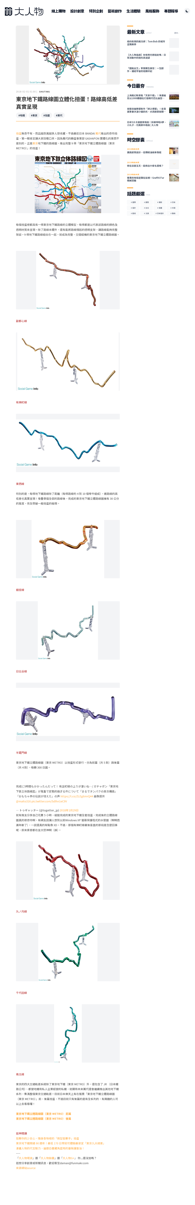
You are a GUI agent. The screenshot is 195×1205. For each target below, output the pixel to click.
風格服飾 (152, 11)
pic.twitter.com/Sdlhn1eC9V (49, 801)
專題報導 (171, 11)
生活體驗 (133, 11)
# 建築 (133, 202)
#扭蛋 (46, 115)
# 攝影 (159, 202)
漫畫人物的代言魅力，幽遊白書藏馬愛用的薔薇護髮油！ (50, 1148)
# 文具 (146, 213)
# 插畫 (159, 208)
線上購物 (58, 11)
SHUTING (44, 91)
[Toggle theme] (187, 11)
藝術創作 (115, 11)
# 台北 (146, 208)
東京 (35, 143)
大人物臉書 (47, 1158)
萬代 (98, 133)
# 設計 (133, 208)
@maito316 (23, 801)
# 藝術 (133, 213)
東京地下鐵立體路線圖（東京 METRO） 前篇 (43, 1114)
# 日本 (172, 202)
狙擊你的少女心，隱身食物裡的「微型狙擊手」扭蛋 (47, 1138)
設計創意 (77, 11)
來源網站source (25, 1168)
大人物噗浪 (25, 1158)
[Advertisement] (68, 1182)
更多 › (176, 33)
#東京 (34, 115)
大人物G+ (68, 1158)
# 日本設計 (160, 213)
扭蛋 (18, 133)
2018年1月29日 (69, 810)
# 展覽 (146, 202)
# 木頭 (172, 208)
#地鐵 (21, 115)
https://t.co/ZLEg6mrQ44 (76, 796)
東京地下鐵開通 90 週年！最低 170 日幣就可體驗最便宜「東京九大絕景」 (61, 1143)
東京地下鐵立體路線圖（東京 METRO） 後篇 (43, 1118)
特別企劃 (96, 11)
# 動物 (172, 213)
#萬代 (59, 115)
